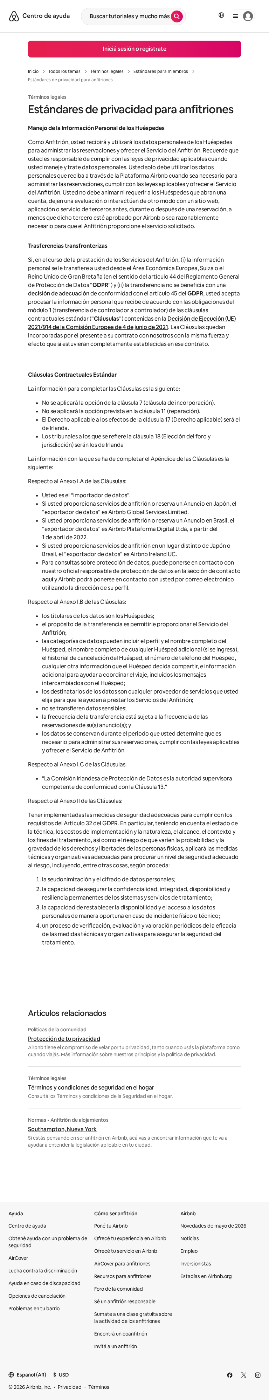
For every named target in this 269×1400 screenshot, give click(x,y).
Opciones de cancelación (36, 1296)
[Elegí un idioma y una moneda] (221, 15)
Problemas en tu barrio (34, 1308)
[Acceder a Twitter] (244, 1375)
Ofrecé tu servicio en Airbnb (125, 1251)
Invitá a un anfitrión (115, 1346)
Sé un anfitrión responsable (125, 1301)
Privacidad (70, 1387)
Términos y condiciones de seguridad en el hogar (91, 1087)
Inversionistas (195, 1264)
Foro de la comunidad (118, 1289)
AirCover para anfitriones (122, 1264)
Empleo (189, 1251)
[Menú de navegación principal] (242, 16)
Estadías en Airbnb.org (206, 1276)
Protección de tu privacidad (64, 1039)
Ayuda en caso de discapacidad (44, 1283)
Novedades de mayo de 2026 (213, 1226)
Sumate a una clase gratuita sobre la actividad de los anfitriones (133, 1317)
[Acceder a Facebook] (230, 1375)
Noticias (189, 1238)
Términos (98, 1387)
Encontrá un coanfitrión (120, 1334)
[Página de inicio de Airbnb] (14, 16)
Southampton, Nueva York (62, 1129)
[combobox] (126, 16)
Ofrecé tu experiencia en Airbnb (130, 1238)
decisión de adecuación (58, 293)
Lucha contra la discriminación (42, 1271)
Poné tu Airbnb (111, 1226)
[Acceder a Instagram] (258, 1375)
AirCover (18, 1258)
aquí (47, 579)
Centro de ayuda (27, 1226)
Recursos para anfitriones (123, 1276)
